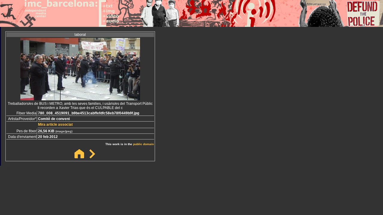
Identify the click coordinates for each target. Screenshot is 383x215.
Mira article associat (55, 124)
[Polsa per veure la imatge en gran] (80, 98)
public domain (143, 144)
